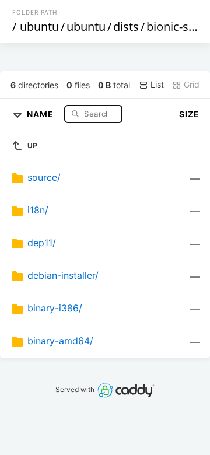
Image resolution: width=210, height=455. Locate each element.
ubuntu (39, 26)
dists (126, 26)
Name (41, 113)
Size (189, 114)
